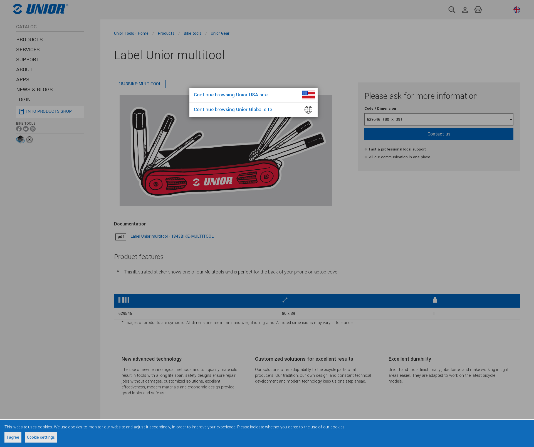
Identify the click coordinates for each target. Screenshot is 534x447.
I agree (13, 437)
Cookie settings (41, 437)
